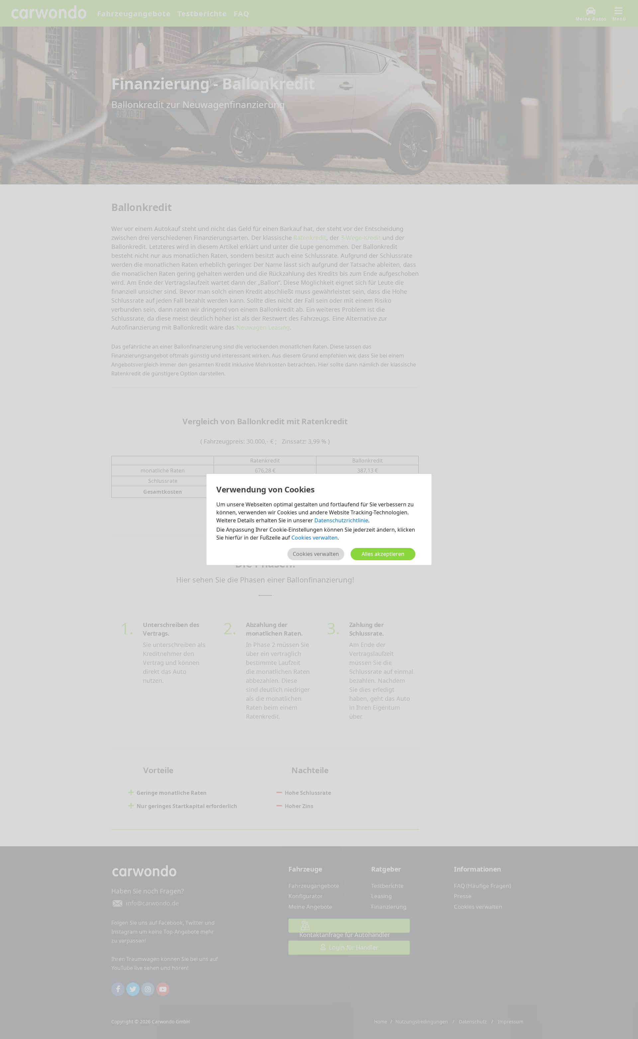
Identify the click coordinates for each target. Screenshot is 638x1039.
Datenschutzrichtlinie (341, 520)
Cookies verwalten (314, 537)
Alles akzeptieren (383, 554)
